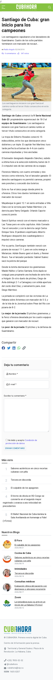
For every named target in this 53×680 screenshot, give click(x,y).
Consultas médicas (25, 581)
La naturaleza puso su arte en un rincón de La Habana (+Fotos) (30, 603)
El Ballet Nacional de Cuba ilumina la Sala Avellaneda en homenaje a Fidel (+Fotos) (24, 517)
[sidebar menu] (3, 7)
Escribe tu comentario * (15, 396)
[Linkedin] (14, 348)
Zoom (18, 597)
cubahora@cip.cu (15, 668)
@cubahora (12, 664)
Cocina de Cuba (23, 553)
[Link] (24, 348)
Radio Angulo (9, 50)
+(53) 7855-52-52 (14, 660)
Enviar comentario (15, 448)
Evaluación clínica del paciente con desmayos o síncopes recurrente (31, 588)
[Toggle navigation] (49, 7)
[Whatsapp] (19, 348)
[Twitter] (9, 348)
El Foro (18, 540)
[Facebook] (4, 348)
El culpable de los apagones (24, 488)
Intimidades (21, 569)
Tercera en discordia (21, 479)
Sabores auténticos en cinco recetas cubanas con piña (32, 559)
